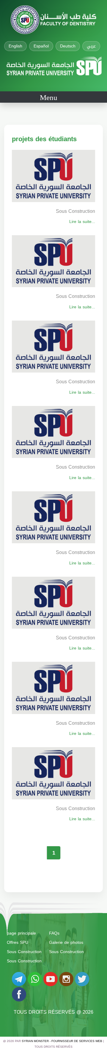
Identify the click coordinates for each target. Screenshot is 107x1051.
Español (41, 46)
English (15, 46)
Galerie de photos (66, 942)
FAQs (54, 933)
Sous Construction (24, 951)
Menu (48, 97)
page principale (21, 933)
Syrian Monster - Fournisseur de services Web (62, 1041)
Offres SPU (17, 942)
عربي (91, 46)
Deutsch (67, 46)
